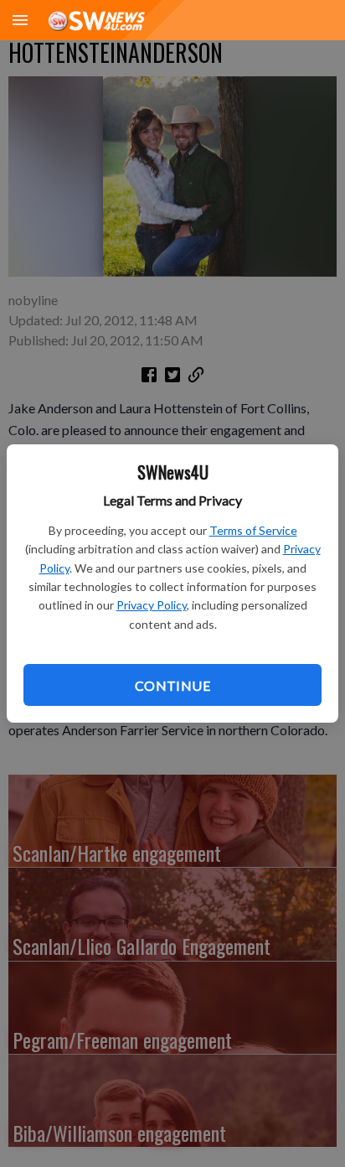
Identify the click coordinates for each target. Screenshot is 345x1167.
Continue (172, 685)
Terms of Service (253, 530)
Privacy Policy (151, 605)
